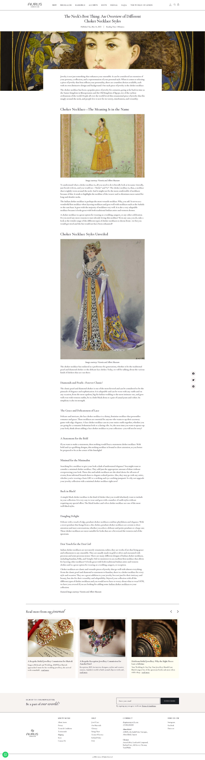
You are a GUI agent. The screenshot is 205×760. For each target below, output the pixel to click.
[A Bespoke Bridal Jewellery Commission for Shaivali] (50, 638)
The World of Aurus (141, 5)
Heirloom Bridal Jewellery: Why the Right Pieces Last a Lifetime (152, 662)
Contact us (62, 741)
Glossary (94, 729)
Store (60, 738)
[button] (177, 611)
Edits (104, 5)
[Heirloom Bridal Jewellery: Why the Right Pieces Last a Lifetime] (154, 638)
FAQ (93, 741)
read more (45, 670)
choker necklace (121, 187)
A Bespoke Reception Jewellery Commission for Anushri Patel (100, 662)
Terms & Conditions (149, 706)
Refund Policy (96, 738)
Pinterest (171, 729)
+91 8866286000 (128, 725)
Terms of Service (97, 735)
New (54, 5)
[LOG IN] (170, 5)
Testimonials (62, 732)
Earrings (80, 5)
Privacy (60, 725)
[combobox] (175, 5)
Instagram (171, 722)
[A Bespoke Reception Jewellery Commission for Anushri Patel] (102, 638)
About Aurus (62, 722)
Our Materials (96, 725)
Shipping (61, 735)
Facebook (171, 725)
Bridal (114, 5)
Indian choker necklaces (119, 584)
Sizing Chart (95, 732)
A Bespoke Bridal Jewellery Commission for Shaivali (50, 661)
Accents (93, 5)
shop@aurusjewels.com (130, 722)
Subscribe (169, 701)
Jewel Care (95, 722)
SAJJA (124, 5)
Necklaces (66, 5)
